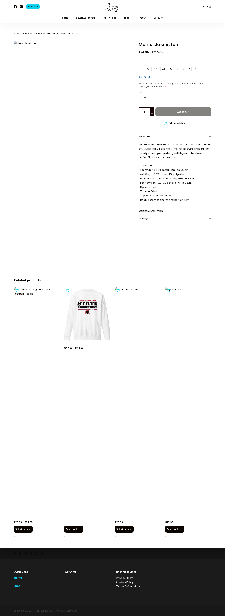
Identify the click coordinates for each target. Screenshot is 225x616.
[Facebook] (15, 6)
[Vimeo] (42, 553)
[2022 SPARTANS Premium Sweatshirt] (87, 314)
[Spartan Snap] (188, 402)
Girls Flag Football (85, 18)
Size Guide (145, 77)
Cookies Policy (124, 582)
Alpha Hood (110, 18)
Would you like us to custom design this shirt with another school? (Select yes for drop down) (171, 85)
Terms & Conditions (128, 586)
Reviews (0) (143, 218)
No (144, 97)
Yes (144, 91)
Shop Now (33, 6)
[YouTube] (36, 553)
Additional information (151, 211)
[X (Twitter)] (20, 553)
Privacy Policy (124, 577)
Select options (23, 529)
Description (144, 136)
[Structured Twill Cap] (138, 402)
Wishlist (158, 18)
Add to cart (183, 111)
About (143, 18)
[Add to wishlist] (17, 291)
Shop (126, 18)
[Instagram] (21, 6)
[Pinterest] (31, 553)
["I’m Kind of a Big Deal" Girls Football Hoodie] (37, 402)
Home (65, 18)
